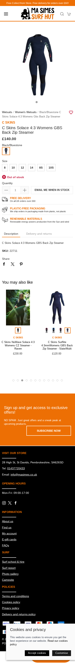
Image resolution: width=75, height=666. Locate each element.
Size (4, 161)
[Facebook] (16, 503)
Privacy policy (10, 608)
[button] (6, 14)
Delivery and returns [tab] (39, 233)
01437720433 (16, 468)
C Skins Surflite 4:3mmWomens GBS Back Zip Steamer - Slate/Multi (57, 345)
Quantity (7, 183)
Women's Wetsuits (26, 112)
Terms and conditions (15, 596)
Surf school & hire (13, 561)
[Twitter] (10, 502)
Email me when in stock (52, 190)
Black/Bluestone (12, 145)
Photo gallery (10, 573)
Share (6, 258)
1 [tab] (38, 103)
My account (9, 533)
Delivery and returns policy (19, 614)
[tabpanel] (37, 64)
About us (7, 521)
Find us (6, 527)
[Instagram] (4, 503)
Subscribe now (49, 430)
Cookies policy (11, 602)
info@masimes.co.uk (24, 474)
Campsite (8, 579)
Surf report (9, 567)
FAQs (5, 545)
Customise (61, 652)
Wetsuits (7, 112)
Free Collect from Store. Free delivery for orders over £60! (37, 3)
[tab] (13, 380)
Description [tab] (11, 233)
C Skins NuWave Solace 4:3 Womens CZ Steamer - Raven (18, 345)
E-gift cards (9, 539)
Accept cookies (37, 652)
